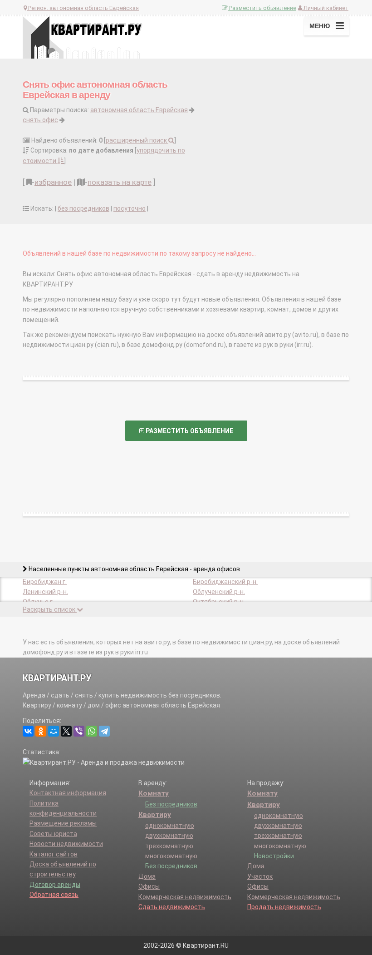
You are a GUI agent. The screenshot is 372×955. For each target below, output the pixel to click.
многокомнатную (171, 856)
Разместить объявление (262, 8)
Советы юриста (53, 833)
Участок (260, 876)
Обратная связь (53, 894)
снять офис (40, 120)
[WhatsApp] (91, 731)
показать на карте (120, 182)
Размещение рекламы (63, 823)
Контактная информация (67, 793)
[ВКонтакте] (28, 731)
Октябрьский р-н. (219, 601)
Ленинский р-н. (45, 591)
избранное (53, 182)
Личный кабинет (325, 8)
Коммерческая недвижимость (184, 897)
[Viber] (78, 731)
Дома (147, 876)
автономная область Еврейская (139, 110)
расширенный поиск (137, 140)
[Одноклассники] (40, 731)
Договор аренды (54, 884)
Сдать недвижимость (171, 906)
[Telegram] (104, 731)
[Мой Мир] (53, 731)
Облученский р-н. (219, 591)
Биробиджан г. (45, 581)
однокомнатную (169, 825)
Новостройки (274, 856)
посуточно (129, 208)
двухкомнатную (169, 835)
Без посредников (171, 804)
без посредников (83, 208)
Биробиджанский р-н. (225, 581)
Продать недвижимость (284, 906)
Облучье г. (38, 601)
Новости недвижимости (66, 843)
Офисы (149, 886)
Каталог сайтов (53, 854)
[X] (66, 731)
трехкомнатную (169, 846)
